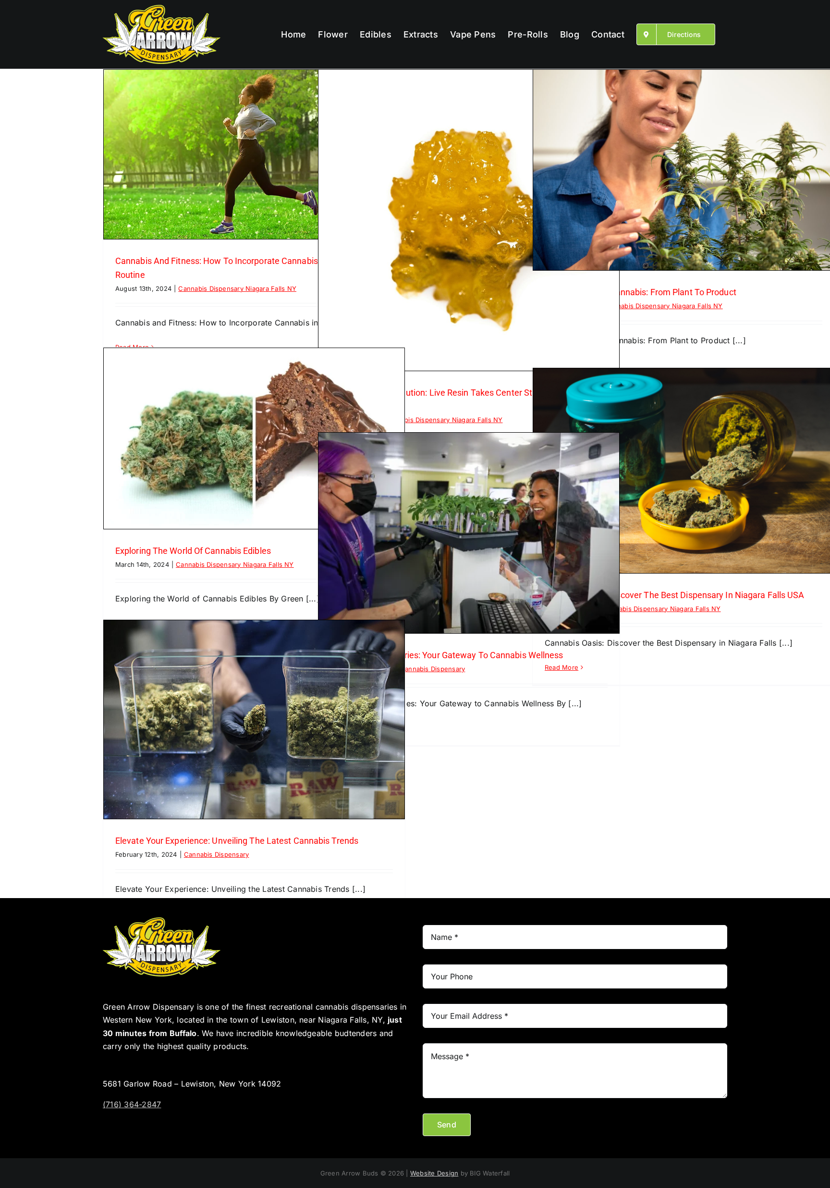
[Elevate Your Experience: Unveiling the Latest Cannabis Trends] (254, 719)
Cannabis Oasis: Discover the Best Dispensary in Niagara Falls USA (675, 595)
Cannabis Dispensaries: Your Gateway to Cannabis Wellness (446, 655)
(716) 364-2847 (132, 1104)
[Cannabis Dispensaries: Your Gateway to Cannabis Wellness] (468, 533)
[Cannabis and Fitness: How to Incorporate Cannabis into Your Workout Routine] (254, 154)
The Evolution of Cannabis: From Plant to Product (640, 292)
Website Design (434, 1173)
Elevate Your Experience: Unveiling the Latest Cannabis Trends (236, 841)
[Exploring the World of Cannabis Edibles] (254, 438)
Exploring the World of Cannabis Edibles (193, 551)
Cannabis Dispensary (432, 669)
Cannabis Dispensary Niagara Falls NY (237, 288)
